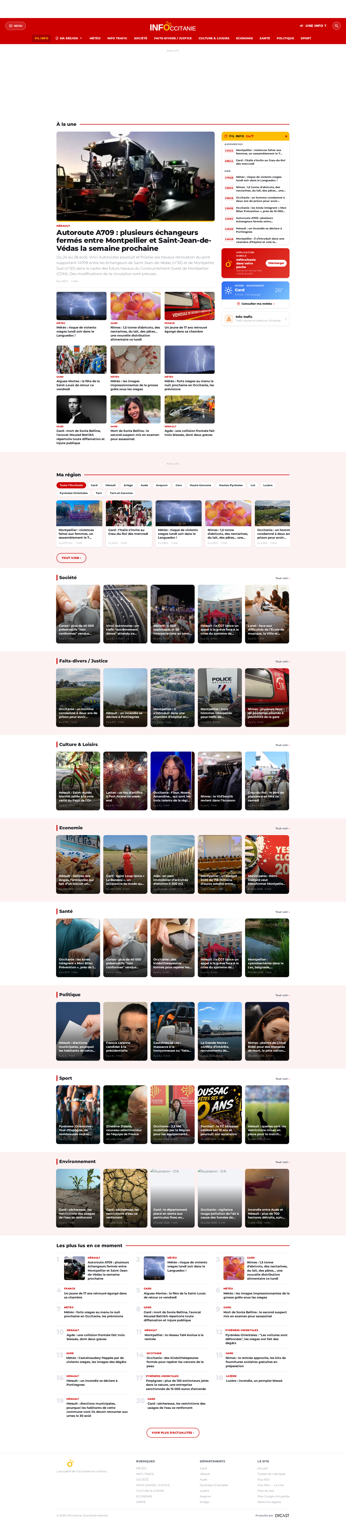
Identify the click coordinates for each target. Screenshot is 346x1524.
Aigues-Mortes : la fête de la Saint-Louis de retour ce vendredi (78, 385)
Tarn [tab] (99, 493)
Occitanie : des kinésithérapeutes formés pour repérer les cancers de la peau (175, 1362)
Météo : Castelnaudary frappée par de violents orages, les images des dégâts (96, 1360)
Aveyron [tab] (162, 485)
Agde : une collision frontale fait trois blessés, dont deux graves (190, 433)
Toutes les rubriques (271, 1474)
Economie (71, 828)
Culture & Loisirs (78, 744)
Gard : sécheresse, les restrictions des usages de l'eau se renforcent (176, 1405)
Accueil (262, 1468)
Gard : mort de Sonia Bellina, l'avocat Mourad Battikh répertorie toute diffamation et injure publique (80, 437)
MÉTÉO (95, 38)
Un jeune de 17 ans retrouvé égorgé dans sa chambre (186, 329)
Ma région (69, 38)
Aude (203, 1479)
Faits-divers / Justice (83, 661)
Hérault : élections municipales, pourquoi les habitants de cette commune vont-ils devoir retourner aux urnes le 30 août (97, 1410)
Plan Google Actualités (273, 1496)
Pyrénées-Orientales (214, 1485)
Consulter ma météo (257, 303)
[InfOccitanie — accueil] (173, 26)
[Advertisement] (173, 82)
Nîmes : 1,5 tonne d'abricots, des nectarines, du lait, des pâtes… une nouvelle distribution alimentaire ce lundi (135, 333)
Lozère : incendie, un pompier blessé (254, 1381)
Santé (66, 911)
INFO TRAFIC (117, 38)
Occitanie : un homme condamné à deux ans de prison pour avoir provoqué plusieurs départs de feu (276, 534)
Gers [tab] (179, 485)
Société (68, 577)
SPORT (306, 38)
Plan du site (265, 1491)
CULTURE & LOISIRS (214, 38)
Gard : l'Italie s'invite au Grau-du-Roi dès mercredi (128, 532)
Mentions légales (269, 1502)
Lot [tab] (253, 485)
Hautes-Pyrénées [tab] (231, 485)
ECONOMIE (244, 38)
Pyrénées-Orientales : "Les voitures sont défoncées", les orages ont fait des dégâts (256, 1339)
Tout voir (71, 558)
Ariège (204, 1502)
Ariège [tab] (128, 485)
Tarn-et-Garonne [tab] (121, 493)
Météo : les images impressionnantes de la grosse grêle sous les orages (134, 385)
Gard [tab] (94, 485)
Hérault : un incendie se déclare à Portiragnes (92, 1383)
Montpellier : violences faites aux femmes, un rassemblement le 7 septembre (76, 534)
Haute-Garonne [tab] (200, 485)
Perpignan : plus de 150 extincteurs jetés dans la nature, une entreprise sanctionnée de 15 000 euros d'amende (177, 1385)
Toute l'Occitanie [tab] (71, 485)
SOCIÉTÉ (140, 38)
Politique (69, 994)
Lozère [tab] (268, 485)
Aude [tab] (144, 485)
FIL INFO (41, 38)
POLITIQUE (285, 38)
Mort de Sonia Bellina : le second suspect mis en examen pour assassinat (135, 435)
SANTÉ (265, 38)
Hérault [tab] (111, 485)
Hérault (205, 1474)
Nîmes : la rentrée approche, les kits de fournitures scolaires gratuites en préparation (256, 1362)
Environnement (77, 1161)
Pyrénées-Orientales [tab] (74, 493)
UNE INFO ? (313, 25)
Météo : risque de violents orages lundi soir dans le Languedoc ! (76, 331)
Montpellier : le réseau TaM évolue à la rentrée (174, 1337)
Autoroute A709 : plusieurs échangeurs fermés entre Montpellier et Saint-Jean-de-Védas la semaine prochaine (133, 240)
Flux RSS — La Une (270, 1485)
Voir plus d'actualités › (173, 1432)
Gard (203, 1468)
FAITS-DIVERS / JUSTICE (173, 38)
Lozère (204, 1491)
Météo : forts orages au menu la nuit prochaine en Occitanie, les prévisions (189, 385)
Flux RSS (263, 1479)
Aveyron (205, 1496)
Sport (65, 1078)
